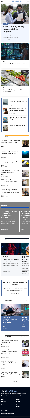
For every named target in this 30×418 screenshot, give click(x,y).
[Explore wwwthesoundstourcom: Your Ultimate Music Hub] (11, 249)
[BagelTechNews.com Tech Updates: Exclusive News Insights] (25, 173)
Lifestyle (4, 87)
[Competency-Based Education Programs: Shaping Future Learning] (25, 374)
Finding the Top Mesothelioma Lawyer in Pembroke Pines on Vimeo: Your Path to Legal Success (10, 191)
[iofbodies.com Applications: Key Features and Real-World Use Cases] (5, 111)
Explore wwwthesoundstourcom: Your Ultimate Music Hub (11, 257)
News (2, 146)
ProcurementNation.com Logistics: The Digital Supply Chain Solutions (18, 101)
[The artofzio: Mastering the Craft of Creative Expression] (5, 128)
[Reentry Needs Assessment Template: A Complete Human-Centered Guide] (25, 352)
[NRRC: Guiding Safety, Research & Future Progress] (15, 14)
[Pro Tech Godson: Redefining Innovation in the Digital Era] (25, 163)
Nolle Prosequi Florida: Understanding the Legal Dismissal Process (10, 362)
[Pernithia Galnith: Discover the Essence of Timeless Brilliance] (25, 154)
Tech (4, 61)
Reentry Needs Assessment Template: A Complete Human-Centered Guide (9, 351)
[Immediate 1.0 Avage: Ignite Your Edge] (15, 51)
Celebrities (24, 271)
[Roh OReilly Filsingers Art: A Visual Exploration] (15, 78)
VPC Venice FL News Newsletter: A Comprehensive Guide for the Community (10, 142)
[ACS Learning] (15, 1)
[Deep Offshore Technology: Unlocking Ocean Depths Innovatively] (11, 310)
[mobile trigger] (2, 1)
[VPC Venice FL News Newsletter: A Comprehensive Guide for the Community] (25, 143)
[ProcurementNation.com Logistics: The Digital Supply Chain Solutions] (5, 102)
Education (6, 23)
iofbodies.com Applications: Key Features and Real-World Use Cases (17, 110)
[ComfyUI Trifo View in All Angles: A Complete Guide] (5, 120)
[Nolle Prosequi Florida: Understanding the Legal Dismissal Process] (25, 363)
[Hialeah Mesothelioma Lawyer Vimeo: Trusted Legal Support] (25, 182)
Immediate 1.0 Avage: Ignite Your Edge (15, 63)
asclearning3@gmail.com (9, 413)
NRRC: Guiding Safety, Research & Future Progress (14, 29)
